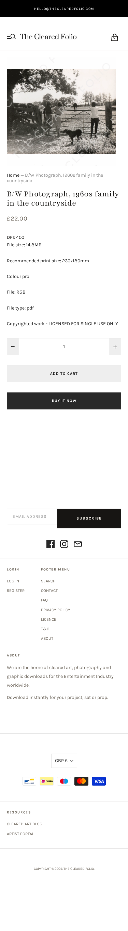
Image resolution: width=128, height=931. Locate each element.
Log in (13, 581)
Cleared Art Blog (24, 824)
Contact (49, 590)
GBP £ (61, 760)
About (47, 638)
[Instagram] (64, 545)
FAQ (44, 600)
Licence (48, 619)
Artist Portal (20, 833)
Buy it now (64, 401)
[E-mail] (78, 545)
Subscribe (89, 518)
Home (13, 175)
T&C (45, 629)
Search (48, 581)
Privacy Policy (55, 610)
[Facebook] (50, 545)
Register (16, 590)
